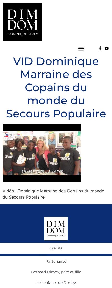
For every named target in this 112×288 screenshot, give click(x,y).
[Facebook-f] (100, 48)
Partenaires (56, 261)
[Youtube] (107, 48)
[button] (81, 48)
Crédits (56, 248)
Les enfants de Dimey (56, 282)
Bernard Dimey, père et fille (56, 272)
